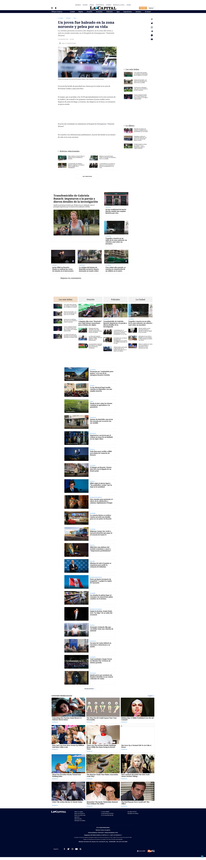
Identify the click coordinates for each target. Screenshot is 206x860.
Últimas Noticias (57, 11)
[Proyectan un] (89, 374)
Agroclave (77, 817)
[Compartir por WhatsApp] (151, 27)
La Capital (60, 18)
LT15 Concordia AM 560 (107, 815)
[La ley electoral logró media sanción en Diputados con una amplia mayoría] (89, 390)
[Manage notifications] (202, 856)
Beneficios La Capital (118, 4)
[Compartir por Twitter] (151, 23)
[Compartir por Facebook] (151, 19)
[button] (52, 8)
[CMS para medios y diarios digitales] (141, 851)
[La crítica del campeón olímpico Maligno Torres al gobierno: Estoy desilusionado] (90, 338)
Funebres (108, 4)
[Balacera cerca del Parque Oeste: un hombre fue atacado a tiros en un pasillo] (103, 157)
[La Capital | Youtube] (76, 849)
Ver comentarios (87, 176)
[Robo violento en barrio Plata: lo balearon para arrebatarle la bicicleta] (71, 157)
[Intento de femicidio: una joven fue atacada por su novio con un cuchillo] (136, 81)
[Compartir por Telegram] (151, 31)
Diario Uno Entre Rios (79, 815)
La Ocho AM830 (105, 811)
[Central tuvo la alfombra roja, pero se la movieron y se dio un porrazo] (136, 89)
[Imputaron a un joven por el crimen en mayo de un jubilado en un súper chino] (89, 438)
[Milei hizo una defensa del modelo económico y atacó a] (89, 550)
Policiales (109, 11)
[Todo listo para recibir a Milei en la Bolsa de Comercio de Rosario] (89, 454)
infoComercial (77, 818)
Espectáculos (127, 11)
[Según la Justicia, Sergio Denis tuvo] (89, 614)
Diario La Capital (78, 811)
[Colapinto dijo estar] (90, 316)
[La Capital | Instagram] (72, 849)
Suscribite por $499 (143, 8)
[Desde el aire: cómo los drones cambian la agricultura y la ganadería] (89, 406)
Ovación (89, 11)
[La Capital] (103, 8)
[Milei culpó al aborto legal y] (89, 486)
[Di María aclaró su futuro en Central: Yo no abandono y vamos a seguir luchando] (136, 146)
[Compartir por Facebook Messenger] (151, 35)
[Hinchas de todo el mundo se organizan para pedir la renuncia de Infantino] (89, 566)
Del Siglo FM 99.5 (132, 811)
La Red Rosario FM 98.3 (107, 813)
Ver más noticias (89, 688)
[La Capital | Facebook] (64, 849)
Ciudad (72, 11)
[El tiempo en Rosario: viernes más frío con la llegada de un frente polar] (89, 470)
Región (80, 11)
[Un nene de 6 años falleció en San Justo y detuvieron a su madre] (89, 645)
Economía (99, 11)
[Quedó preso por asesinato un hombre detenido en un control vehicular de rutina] (89, 677)
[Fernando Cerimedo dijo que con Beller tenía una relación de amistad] (89, 630)
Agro (118, 11)
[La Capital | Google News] (80, 849)
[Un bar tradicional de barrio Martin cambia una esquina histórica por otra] (116, 204)
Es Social (148, 11)
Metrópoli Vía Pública (79, 820)
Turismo (128, 4)
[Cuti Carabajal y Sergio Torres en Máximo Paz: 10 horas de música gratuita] (89, 661)
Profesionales (100, 4)
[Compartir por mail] (151, 39)
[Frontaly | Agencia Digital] (150, 851)
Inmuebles (78, 4)
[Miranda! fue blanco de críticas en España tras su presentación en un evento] (136, 130)
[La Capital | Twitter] (68, 849)
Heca (75, 18)
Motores (85, 4)
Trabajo (91, 4)
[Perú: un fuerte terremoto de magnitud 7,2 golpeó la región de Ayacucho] (89, 582)
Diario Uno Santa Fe (79, 813)
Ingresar (151, 8)
